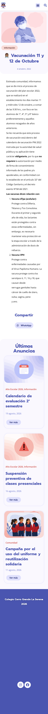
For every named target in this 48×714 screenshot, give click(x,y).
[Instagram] (20, 685)
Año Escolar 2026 (14, 389)
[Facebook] (27, 685)
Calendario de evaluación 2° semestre (19, 401)
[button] (38, 5)
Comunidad (11, 542)
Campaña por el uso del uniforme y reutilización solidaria (23, 556)
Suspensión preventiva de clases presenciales (23, 478)
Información (9, 48)
